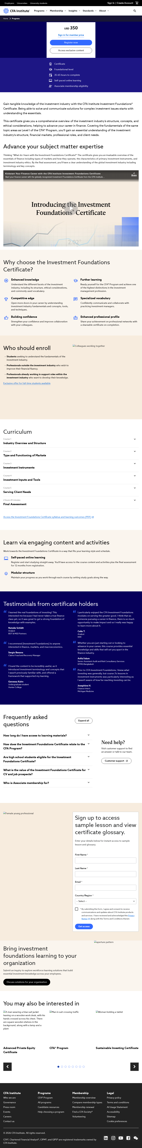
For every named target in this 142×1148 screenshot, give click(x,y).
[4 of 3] (69, 1067)
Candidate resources (48, 1107)
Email (78, 881)
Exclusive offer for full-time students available (26, 383)
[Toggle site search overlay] (135, 11)
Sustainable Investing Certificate (117, 1048)
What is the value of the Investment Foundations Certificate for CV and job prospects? (44, 772)
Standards (88, 10)
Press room (9, 1107)
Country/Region (83, 895)
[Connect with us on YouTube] (121, 1138)
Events (6, 1111)
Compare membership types (87, 1102)
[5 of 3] (73, 1067)
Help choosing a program (51, 1111)
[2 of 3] (62, 1067)
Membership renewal (83, 1107)
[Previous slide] (7, 1067)
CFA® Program (59, 1048)
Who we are (9, 1097)
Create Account (125, 3)
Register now (71, 42)
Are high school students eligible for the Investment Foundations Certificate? (37, 759)
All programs (44, 1102)
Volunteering (79, 1116)
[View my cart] (137, 3)
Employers (9, 3)
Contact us (8, 1121)
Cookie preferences (117, 1121)
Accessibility (113, 1111)
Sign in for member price (71, 35)
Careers (7, 1116)
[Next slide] (134, 1067)
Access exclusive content (71, 50)
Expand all (83, 720)
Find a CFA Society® (82, 1111)
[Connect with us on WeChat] (136, 1138)
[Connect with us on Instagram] (113, 1138)
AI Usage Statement (117, 1107)
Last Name (80, 868)
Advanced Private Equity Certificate (19, 1050)
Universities (22, 3)
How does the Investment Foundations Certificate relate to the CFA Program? (44, 746)
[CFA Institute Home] (16, 11)
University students (38, 3)
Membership (56, 10)
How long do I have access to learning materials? (35, 735)
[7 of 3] (80, 1067)
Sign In (111, 3)
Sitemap (111, 1116)
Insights (73, 10)
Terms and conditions (118, 1102)
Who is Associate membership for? (26, 783)
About (102, 10)
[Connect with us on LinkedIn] (106, 1138)
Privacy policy (114, 1097)
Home (5, 18)
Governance (9, 1102)
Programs (39, 10)
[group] (25, 1034)
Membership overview (84, 1097)
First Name (80, 854)
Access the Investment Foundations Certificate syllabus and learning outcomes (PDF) (47, 517)
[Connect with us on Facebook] (128, 1138)
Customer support (114, 760)
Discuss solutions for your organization (27, 982)
